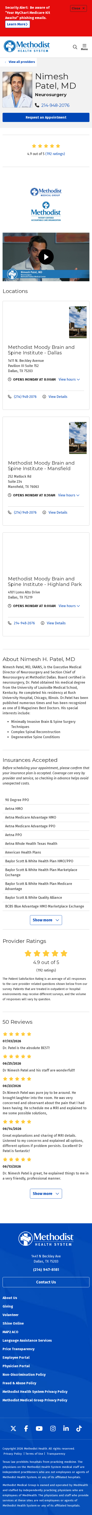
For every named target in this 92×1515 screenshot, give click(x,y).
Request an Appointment (46, 117)
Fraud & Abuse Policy (19, 1383)
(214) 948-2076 (25, 397)
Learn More (16, 24)
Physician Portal (16, 1366)
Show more (43, 920)
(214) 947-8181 (46, 1270)
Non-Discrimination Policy (24, 1375)
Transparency (56, 1454)
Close (76, 8)
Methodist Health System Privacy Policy (35, 1392)
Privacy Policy (12, 1454)
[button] (85, 47)
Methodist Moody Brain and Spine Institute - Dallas (41, 350)
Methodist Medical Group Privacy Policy (35, 1400)
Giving (8, 1306)
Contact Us (46, 1282)
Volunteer (11, 1315)
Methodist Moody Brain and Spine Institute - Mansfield (41, 465)
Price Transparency (18, 1349)
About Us (10, 1298)
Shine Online (13, 1323)
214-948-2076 (55, 105)
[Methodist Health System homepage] (38, 47)
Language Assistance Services (27, 1340)
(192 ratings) (55, 154)
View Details (57, 397)
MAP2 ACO (10, 1332)
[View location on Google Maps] (37, 322)
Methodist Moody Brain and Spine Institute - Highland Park (45, 581)
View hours (68, 379)
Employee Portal (16, 1358)
